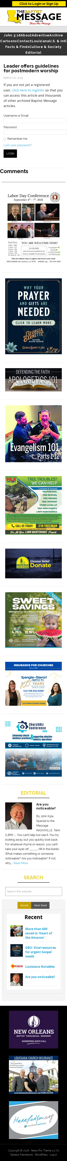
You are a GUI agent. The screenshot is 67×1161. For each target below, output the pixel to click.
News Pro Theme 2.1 (43, 1150)
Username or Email (16, 115)
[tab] (24, 905)
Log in (53, 1154)
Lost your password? (18, 145)
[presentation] (24, 905)
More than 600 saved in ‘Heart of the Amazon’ (38, 933)
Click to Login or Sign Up (38, 4)
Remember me (17, 138)
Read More (20, 863)
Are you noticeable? (46, 806)
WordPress (41, 1154)
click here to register (28, 90)
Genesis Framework (21, 1154)
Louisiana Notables (40, 966)
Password (10, 127)
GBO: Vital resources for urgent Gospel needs (40, 952)
